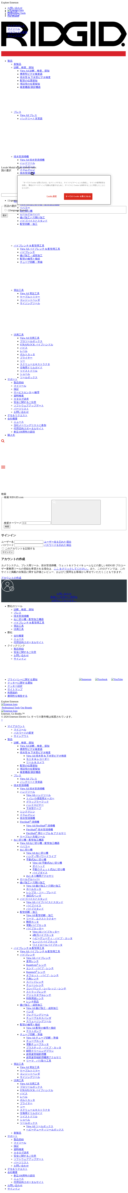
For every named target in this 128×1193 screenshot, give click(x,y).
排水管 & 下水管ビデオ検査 (35, 752)
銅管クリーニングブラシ (40, 1051)
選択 (4, 215)
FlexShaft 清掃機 (29, 822)
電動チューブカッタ (37, 1044)
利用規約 (12, 692)
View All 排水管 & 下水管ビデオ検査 (46, 755)
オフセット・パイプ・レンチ (42, 975)
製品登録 (19, 382)
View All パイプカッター (45, 931)
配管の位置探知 (28, 765)
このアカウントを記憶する (20, 548)
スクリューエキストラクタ (35, 364)
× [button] (2, 719)
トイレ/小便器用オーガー (40, 798)
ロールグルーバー (30, 879)
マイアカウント (16, 25)
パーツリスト (21, 408)
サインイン (7, 552)
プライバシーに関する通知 (22, 679)
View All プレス (28, 778)
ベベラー (25, 846)
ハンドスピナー (35, 805)
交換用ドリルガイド (31, 367)
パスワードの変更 (17, 32)
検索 (7, 526)
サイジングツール (30, 303)
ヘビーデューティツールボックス (45, 1129)
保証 (16, 389)
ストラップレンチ (36, 991)
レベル (23, 351)
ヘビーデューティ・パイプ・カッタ (52, 938)
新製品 (17, 1133)
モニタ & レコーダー (37, 759)
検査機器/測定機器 (30, 772)
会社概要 (12, 418)
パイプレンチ (27, 252)
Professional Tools (16, 13)
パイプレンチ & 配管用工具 (29, 245)
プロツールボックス (31, 341)
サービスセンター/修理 (26, 392)
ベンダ (30, 1011)
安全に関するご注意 (25, 402)
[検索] (76, 512)
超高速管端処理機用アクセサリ (43, 1057)
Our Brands (13, 16)
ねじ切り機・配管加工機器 (29, 619)
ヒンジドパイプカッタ (44, 941)
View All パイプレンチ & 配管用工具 (40, 249)
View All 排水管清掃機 (32, 788)
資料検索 (19, 395)
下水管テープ (33, 808)
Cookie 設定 (52, 196)
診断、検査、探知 (24, 609)
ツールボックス (28, 377)
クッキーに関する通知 (19, 682)
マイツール (13, 29)
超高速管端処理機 (36, 1054)
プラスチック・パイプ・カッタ (43, 1047)
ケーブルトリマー (30, 296)
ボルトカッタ (27, 354)
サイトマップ (14, 689)
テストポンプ (33, 1031)
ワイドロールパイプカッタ (47, 945)
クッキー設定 (14, 686)
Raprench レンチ (35, 972)
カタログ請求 (21, 399)
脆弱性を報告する (17, 696)
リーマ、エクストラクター (41, 918)
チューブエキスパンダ (38, 1018)
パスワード (7, 545)
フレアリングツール (37, 1014)
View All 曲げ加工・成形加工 (42, 1008)
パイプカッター (35, 928)
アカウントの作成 (11, 577)
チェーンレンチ (35, 985)
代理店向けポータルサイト (29, 428)
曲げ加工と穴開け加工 (32, 217)
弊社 (9, 632)
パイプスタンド (35, 908)
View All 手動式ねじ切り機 (47, 862)
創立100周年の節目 (24, 431)
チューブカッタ (35, 1041)
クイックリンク (16, 645)
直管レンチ (32, 961)
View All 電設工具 (29, 293)
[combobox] (15, 195)
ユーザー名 (7, 541)
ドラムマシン (27, 815)
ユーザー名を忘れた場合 (57, 541)
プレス (17, 612)
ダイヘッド (38, 866)
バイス (23, 348)
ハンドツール (27, 792)
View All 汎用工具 (29, 338)
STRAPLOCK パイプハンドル (36, 344)
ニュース (19, 422)
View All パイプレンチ (38, 958)
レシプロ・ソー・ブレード (41, 892)
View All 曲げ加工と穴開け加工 (43, 885)
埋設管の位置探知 (30, 769)
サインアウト (14, 35)
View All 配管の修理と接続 (41, 1028)
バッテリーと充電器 (31, 782)
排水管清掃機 (21, 616)
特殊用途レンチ (35, 998)
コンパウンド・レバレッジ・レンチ (46, 988)
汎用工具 (19, 334)
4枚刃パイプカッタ (43, 935)
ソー (22, 361)
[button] (64, 2)
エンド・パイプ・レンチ (40, 968)
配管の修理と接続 (30, 258)
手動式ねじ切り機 (36, 859)
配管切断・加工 (28, 224)
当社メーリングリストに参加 (30, 425)
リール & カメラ (35, 762)
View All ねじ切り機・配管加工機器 (39, 843)
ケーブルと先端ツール (32, 836)
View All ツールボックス (39, 1126)
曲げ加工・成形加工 (31, 255)
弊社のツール (14, 606)
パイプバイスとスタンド (33, 220)
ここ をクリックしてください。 (71, 568)
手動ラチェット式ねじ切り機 (48, 869)
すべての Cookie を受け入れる (78, 196)
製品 (9, 739)
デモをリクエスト (17, 415)
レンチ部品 (32, 1001)
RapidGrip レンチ (36, 965)
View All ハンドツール (38, 795)
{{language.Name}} (18, 210)
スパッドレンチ (35, 982)
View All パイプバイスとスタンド (44, 902)
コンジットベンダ (30, 300)
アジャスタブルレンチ (38, 995)
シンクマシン (27, 811)
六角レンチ (32, 978)
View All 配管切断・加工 (39, 915)
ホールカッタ (33, 889)
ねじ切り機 (26, 849)
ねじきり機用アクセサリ (40, 876)
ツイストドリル (28, 370)
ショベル (25, 374)
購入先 (11, 435)
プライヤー (26, 357)
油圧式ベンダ (33, 895)
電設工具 (19, 290)
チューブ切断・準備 (31, 262)
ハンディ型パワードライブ (41, 856)
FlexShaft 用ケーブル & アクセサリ (46, 833)
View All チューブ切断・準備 (42, 1037)
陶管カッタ (32, 922)
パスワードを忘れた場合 (57, 545)
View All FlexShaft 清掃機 (40, 825)
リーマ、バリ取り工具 (38, 1060)
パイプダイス (39, 872)
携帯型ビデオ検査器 (31, 749)
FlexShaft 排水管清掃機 (39, 829)
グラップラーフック (37, 801)
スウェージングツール (38, 1021)
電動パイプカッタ (36, 925)
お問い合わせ (21, 412)
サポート (12, 379)
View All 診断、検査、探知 (34, 746)
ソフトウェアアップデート (29, 405)
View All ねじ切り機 (37, 853)
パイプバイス (33, 905)
